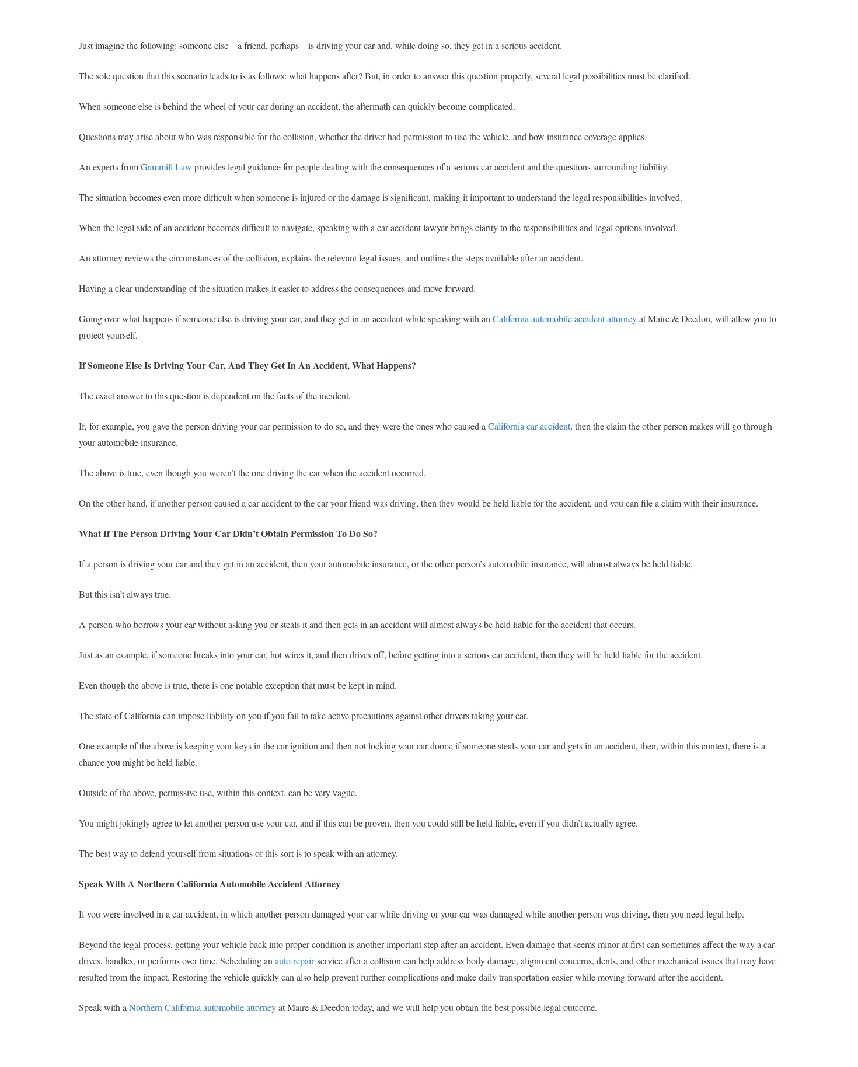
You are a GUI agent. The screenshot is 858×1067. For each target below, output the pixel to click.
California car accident (529, 426)
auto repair (294, 960)
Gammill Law (166, 167)
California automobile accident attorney (565, 318)
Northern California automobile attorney (202, 1007)
